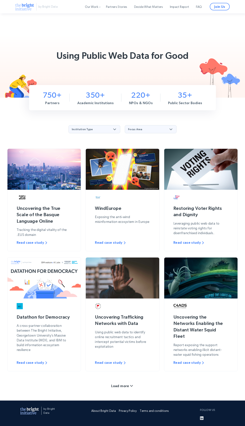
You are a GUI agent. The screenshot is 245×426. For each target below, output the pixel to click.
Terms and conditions (154, 411)
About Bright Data (103, 411)
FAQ (199, 7)
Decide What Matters (148, 7)
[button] (94, 129)
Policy (91, 22)
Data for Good (97, 15)
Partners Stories (116, 7)
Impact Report (179, 7)
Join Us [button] (219, 7)
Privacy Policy (128, 411)
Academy (94, 28)
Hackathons (95, 34)
